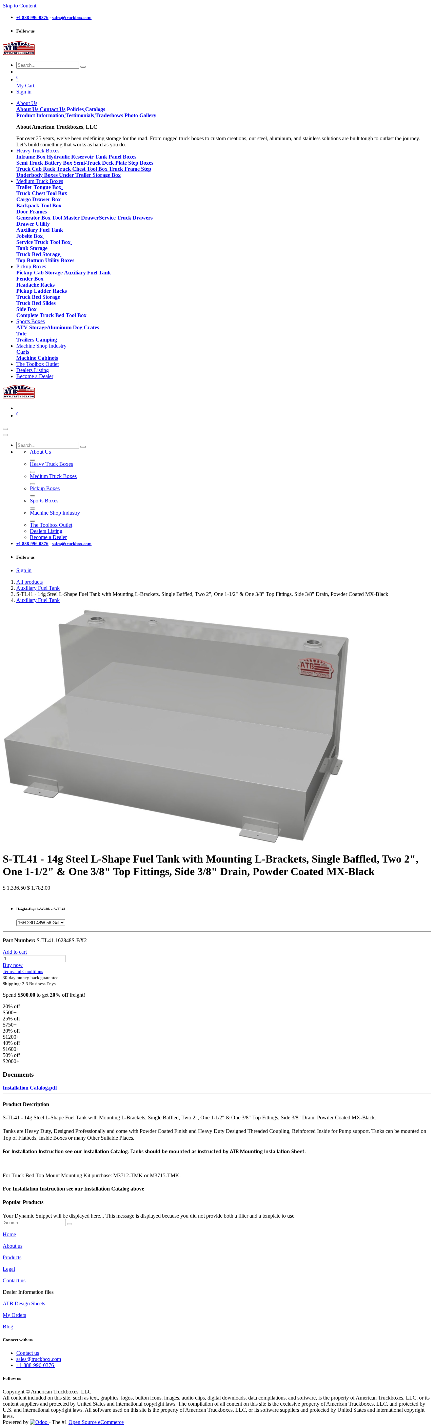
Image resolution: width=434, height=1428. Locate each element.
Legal (9, 1269)
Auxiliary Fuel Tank (38, 588)
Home (9, 1234)
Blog (8, 1326)
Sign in (24, 92)
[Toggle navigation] (5, 429)
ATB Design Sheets (24, 1303)
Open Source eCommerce (96, 1422)
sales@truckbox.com (38, 1359)
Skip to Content (19, 5)
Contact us (14, 1280)
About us (12, 1246)
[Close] (5, 435)
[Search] (83, 67)
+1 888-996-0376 (35, 1365)
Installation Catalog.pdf (30, 1088)
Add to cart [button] (15, 952)
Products (12, 1257)
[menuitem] (26, 103)
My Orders (14, 1315)
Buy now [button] (13, 965)
